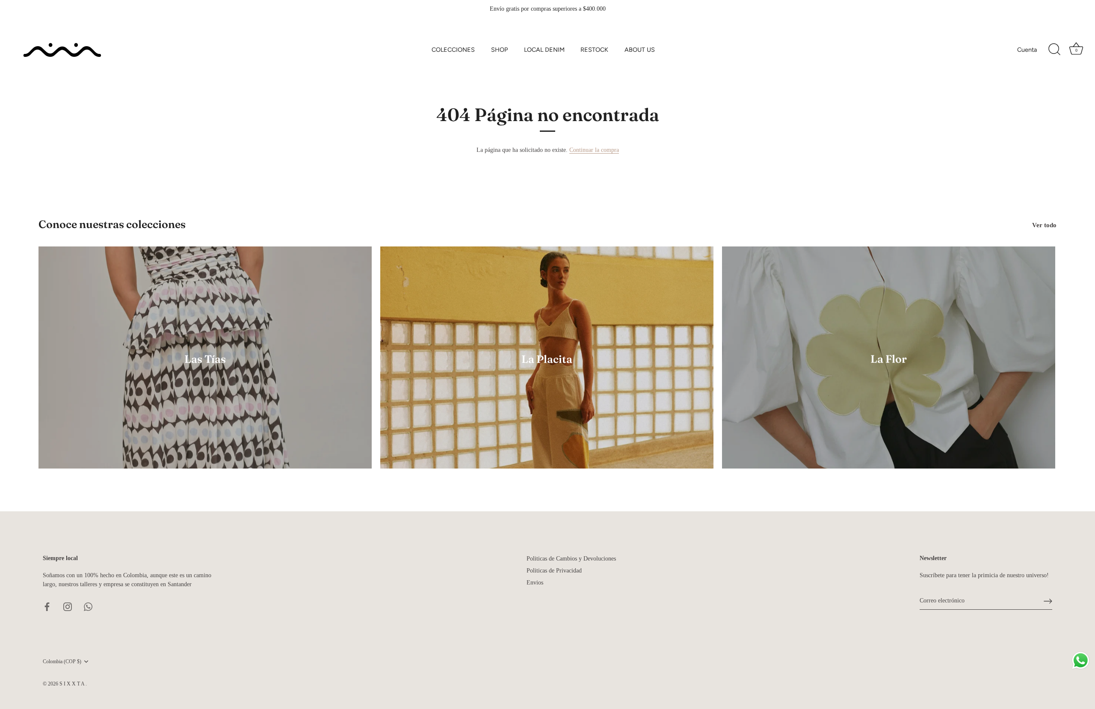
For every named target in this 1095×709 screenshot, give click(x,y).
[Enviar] (1048, 601)
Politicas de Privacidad (554, 570)
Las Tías (205, 358)
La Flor (888, 358)
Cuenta (1027, 49)
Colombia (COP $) (62, 662)
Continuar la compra (594, 150)
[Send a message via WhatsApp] (1081, 660)
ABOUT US (639, 49)
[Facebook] (47, 606)
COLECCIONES (453, 49)
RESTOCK (594, 49)
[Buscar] (1054, 49)
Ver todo (1044, 224)
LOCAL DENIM (544, 49)
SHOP (499, 49)
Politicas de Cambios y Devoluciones (571, 558)
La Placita (546, 358)
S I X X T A (72, 684)
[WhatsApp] (88, 606)
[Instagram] (67, 606)
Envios (535, 582)
